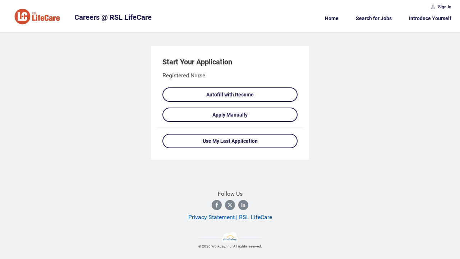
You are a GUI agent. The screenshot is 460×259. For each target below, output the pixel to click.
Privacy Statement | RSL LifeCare (230, 217)
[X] (230, 205)
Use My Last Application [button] (230, 141)
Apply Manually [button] (230, 115)
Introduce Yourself (430, 18)
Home (332, 18)
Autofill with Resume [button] (230, 94)
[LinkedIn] (243, 205)
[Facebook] (217, 205)
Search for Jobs (374, 18)
